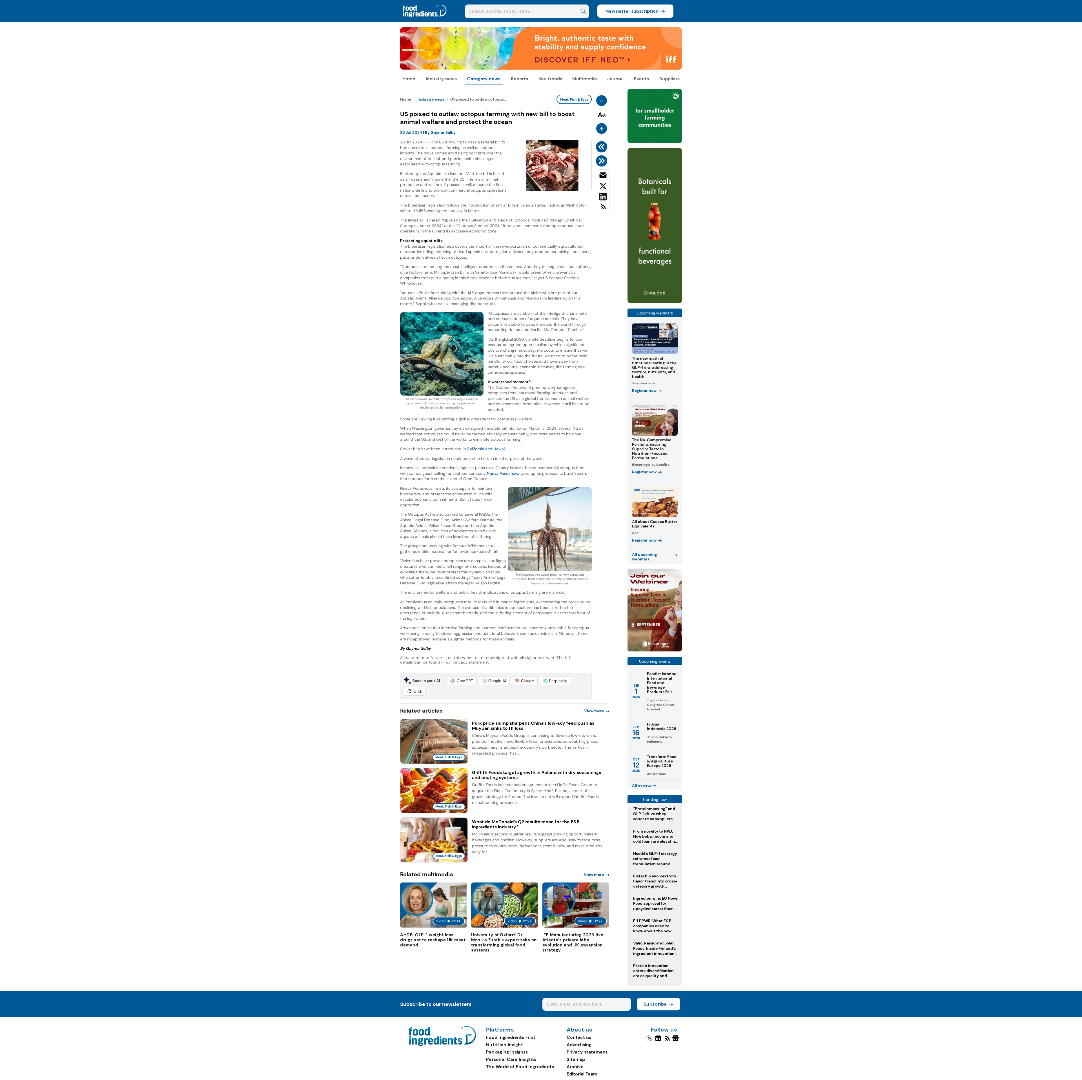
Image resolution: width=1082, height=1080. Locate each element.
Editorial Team (582, 1074)
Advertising (579, 1044)
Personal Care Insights (511, 1059)
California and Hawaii (486, 449)
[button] (462, 680)
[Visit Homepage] (425, 20)
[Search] (583, 12)
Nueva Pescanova (503, 473)
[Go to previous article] (602, 146)
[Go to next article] (602, 161)
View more (594, 711)
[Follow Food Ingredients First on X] (650, 1040)
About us (580, 1030)
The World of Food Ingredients (520, 1066)
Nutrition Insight (504, 1044)
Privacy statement (587, 1052)
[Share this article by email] (602, 176)
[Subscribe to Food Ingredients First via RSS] (602, 209)
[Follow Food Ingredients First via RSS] (667, 1040)
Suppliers (669, 78)
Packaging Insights (507, 1052)
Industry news (441, 78)
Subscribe (655, 1004)
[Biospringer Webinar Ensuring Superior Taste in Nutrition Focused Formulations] (655, 650)
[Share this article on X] (602, 187)
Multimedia (584, 78)
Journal (615, 78)
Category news (483, 78)
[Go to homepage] (442, 1044)
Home (408, 78)
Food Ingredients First (511, 1037)
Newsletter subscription (632, 11)
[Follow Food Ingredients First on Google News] (676, 1040)
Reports (519, 78)
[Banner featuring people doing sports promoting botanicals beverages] (655, 301)
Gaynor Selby (443, 132)
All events (641, 785)
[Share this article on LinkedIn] (602, 197)
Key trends (550, 78)
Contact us (579, 1037)
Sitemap (576, 1059)
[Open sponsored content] (541, 68)
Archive (575, 1066)
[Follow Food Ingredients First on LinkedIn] (658, 1040)
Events (641, 78)
